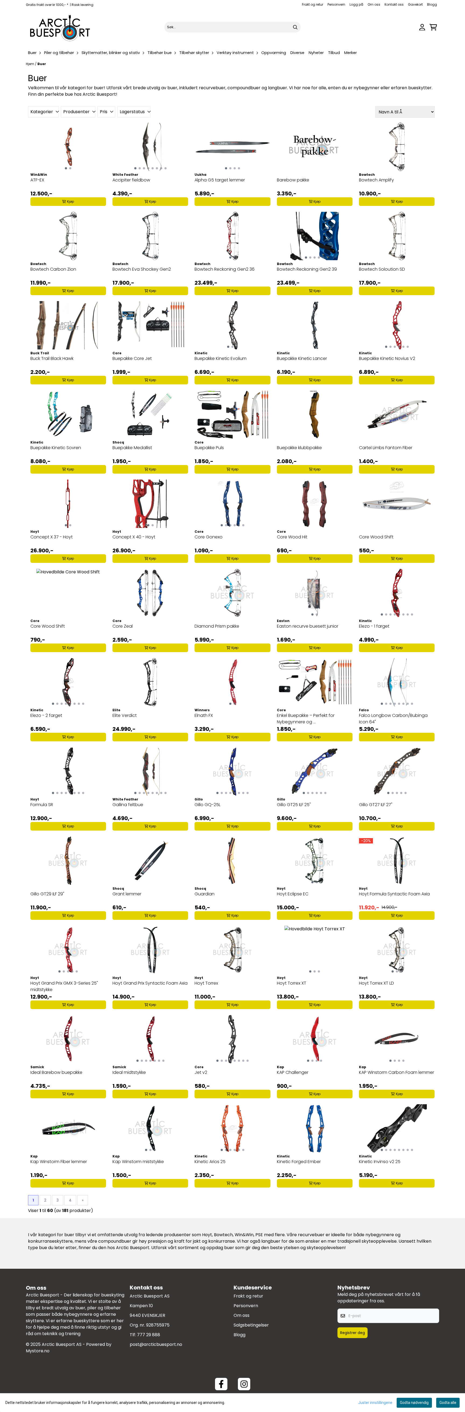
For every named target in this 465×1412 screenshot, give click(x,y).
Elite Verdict (124, 715)
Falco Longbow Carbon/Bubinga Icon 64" (393, 718)
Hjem (30, 64)
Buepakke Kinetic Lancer (302, 358)
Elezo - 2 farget (46, 715)
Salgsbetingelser (251, 1325)
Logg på (356, 4)
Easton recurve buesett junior (307, 626)
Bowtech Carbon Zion (53, 269)
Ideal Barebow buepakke (56, 1072)
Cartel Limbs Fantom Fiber (385, 448)
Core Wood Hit (292, 537)
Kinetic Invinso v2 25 (379, 1162)
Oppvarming (273, 52)
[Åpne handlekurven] (433, 27)
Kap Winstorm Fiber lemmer (58, 1162)
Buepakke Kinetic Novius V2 (387, 358)
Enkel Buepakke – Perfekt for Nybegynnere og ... (305, 718)
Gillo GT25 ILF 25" (294, 805)
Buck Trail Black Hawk (51, 358)
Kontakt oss (394, 4)
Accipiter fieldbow (131, 180)
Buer (41, 64)
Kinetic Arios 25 (210, 1162)
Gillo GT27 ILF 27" (375, 805)
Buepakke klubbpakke (299, 448)
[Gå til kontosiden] (422, 27)
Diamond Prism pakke (217, 626)
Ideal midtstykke (129, 1072)
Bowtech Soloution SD (382, 269)
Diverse (297, 52)
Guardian (204, 894)
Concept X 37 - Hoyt (51, 537)
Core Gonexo (209, 537)
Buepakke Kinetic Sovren (55, 448)
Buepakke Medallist (132, 448)
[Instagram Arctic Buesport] (244, 1384)
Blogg (432, 4)
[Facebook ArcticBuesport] (221, 1384)
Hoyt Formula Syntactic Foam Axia (394, 894)
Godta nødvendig (414, 1402)
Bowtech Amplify (376, 180)
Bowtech (223, 1235)
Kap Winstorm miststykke (138, 1162)
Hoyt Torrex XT (291, 983)
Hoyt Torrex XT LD (376, 983)
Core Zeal (122, 626)
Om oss (374, 4)
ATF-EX (37, 180)
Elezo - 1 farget (374, 626)
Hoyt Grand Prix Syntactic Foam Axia (150, 983)
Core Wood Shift (376, 537)
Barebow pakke (293, 180)
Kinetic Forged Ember (299, 1162)
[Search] (295, 27)
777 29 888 (148, 1335)
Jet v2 (201, 1072)
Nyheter (316, 52)
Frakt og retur (312, 4)
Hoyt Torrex (206, 983)
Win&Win (244, 1235)
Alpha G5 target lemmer (220, 180)
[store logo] (60, 27)
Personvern (336, 4)
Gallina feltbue (127, 805)
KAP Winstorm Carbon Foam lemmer (396, 1072)
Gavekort (415, 4)
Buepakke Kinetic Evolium (220, 358)
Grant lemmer (126, 894)
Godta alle (447, 1402)
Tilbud (334, 52)
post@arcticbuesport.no (156, 1344)
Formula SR (41, 805)
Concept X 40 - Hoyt (133, 537)
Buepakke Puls (209, 448)
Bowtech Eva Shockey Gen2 (141, 269)
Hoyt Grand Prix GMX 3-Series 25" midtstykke (64, 986)
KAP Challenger (292, 1072)
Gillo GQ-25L (207, 805)
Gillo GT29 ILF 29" (47, 894)
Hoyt (207, 1235)
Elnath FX (204, 715)
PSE (259, 1235)
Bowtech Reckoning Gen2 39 (307, 269)
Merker (350, 52)
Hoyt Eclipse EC (292, 894)
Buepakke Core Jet (132, 358)
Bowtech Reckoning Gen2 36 (225, 269)
